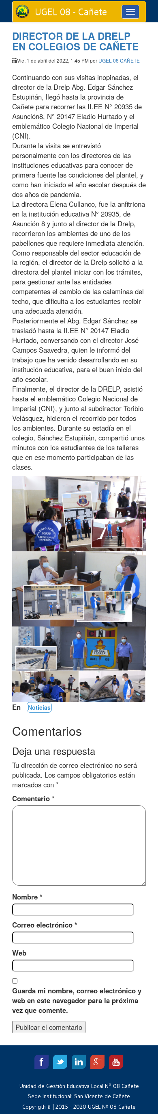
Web (19, 953)
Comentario (33, 798)
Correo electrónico (44, 925)
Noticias (39, 707)
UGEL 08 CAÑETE (119, 60)
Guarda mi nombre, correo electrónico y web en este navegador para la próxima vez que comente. (76, 1000)
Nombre (27, 897)
